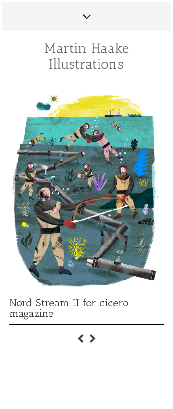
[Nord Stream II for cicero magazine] (93, 335)
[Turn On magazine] (80, 335)
